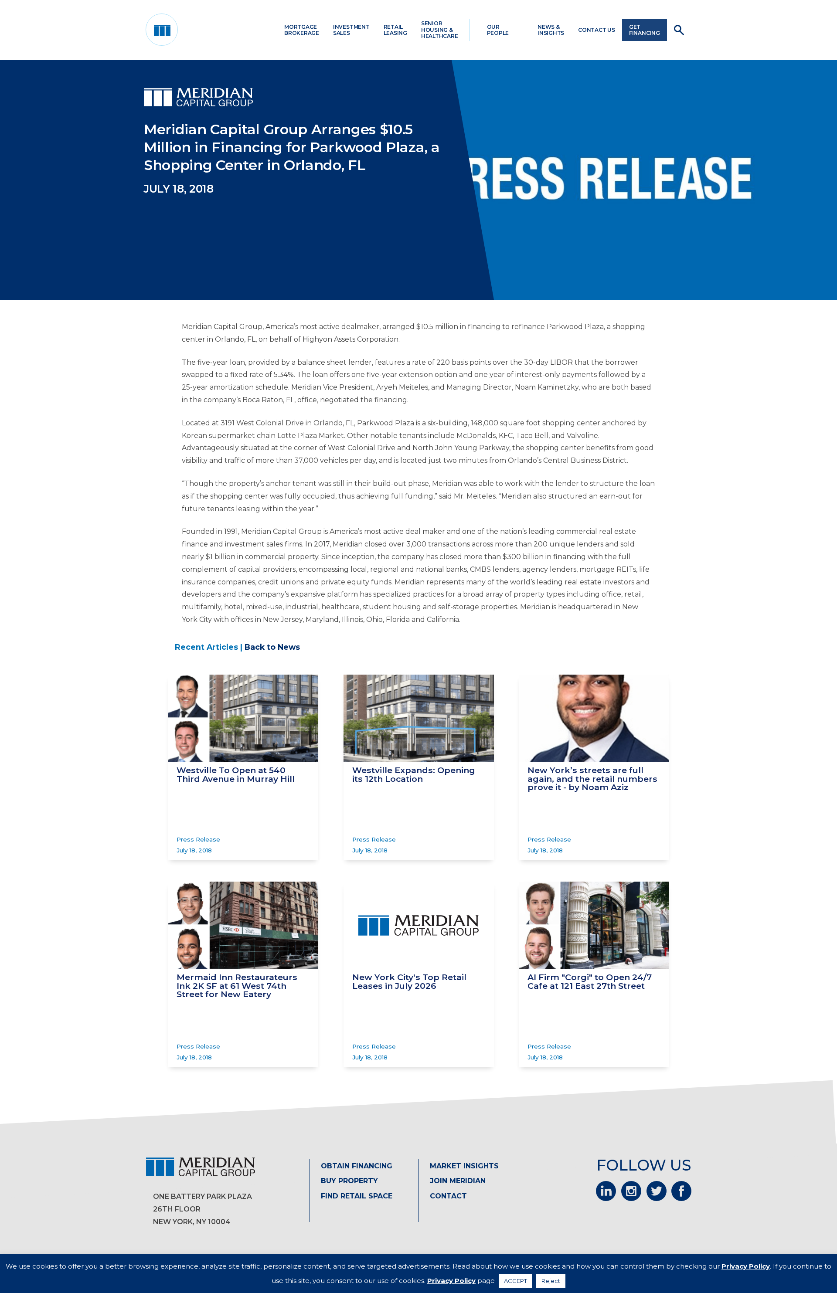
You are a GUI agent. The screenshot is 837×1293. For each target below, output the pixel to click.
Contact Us (596, 30)
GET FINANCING (644, 30)
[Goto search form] (679, 30)
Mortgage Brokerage (301, 30)
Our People (498, 30)
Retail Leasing (395, 30)
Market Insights (464, 1166)
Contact (448, 1196)
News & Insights (551, 30)
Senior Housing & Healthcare (439, 29)
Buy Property (349, 1181)
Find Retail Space (356, 1196)
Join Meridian (458, 1181)
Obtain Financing (356, 1166)
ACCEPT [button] (515, 1280)
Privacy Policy (745, 1266)
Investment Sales (351, 30)
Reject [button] (550, 1280)
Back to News (272, 647)
